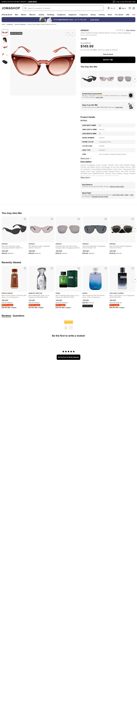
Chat (131, 195)
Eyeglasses (73, 15)
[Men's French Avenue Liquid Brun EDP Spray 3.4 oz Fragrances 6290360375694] (25, 268)
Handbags (50, 15)
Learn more (99, 97)
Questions (18, 315)
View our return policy (117, 186)
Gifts (127, 15)
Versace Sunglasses (20, 24)
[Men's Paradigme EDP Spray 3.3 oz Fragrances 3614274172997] (79, 268)
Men (16, 15)
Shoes (110, 15)
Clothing (102, 15)
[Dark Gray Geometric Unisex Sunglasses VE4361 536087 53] (25, 219)
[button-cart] (133, 8)
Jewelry (41, 15)
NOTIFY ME (108, 60)
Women (23, 15)
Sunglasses (61, 15)
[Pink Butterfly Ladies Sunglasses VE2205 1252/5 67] (52, 219)
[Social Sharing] (68, 33)
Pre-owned (119, 15)
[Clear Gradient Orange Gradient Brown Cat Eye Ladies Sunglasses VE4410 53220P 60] (72, 33)
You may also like (89, 66)
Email (126, 195)
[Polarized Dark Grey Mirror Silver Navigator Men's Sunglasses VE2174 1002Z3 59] (79, 219)
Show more (85, 177)
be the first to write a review (68, 357)
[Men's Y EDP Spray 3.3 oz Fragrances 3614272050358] (133, 268)
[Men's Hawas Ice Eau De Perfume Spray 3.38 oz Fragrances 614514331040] (106, 268)
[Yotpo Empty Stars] (120, 30)
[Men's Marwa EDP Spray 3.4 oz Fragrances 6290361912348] (52, 268)
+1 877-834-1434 (118, 195)
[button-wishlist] (130, 8)
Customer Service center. (100, 196)
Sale (133, 15)
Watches (32, 15)
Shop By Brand (7, 15)
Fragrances (84, 15)
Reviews (6, 315)
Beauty (93, 15)
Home (3, 24)
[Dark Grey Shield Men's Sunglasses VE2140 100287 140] (106, 219)
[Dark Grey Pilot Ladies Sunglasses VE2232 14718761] (133, 219)
